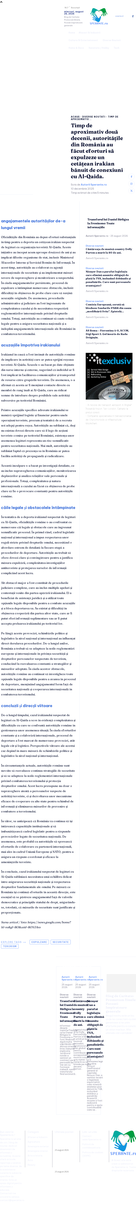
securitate (61, 942)
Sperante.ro (121, 1167)
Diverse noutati (93, 116)
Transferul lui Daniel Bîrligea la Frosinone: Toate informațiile (108, 223)
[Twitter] (131, 191)
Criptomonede (97, 419)
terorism (10, 946)
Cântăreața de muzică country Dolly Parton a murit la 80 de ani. (64, 1164)
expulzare (39, 942)
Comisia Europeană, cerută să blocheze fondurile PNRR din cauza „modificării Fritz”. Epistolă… (108, 308)
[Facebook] (133, 16)
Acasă (75, 116)
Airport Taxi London (105, 408)
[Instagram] (131, 184)
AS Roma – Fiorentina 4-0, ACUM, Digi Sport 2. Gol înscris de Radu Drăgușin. (107, 334)
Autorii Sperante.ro (94, 184)
